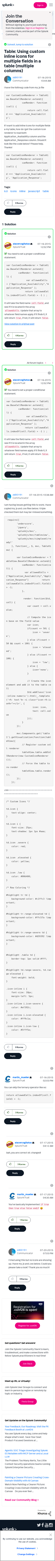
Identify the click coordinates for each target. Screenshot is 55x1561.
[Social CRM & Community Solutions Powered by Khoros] (44, 1512)
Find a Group (27, 1401)
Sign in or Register (34, 28)
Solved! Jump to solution (20, 44)
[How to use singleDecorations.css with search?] (52, 363)
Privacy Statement (26, 1548)
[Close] (50, 1534)
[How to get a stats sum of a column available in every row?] (46, 363)
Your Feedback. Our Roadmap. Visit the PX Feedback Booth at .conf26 (27, 1428)
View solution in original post (19, 323)
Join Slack (27, 1363)
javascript (34, 191)
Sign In (40, 5)
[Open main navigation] (51, 4)
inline (22, 191)
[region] (27, 1545)
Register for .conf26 (27, 1325)
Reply (13, 211)
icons (13, 191)
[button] (49, 45)
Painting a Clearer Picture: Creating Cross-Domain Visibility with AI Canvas (27, 1479)
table (46, 191)
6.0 (6, 191)
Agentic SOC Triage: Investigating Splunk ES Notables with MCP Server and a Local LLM (26, 1453)
